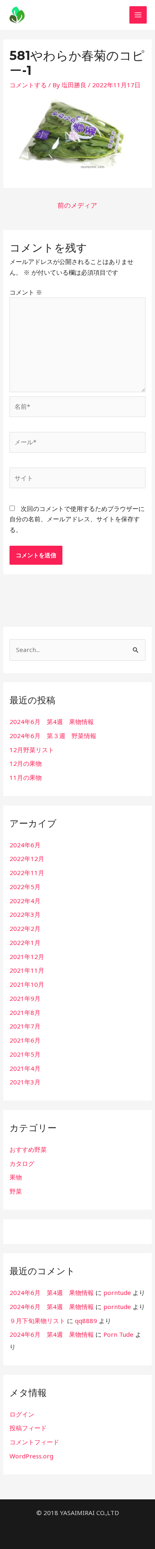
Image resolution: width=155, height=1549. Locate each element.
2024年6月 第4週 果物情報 (52, 721)
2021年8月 (25, 1012)
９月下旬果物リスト (37, 1320)
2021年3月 (25, 1082)
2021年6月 (25, 1040)
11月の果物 (26, 777)
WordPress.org (31, 1456)
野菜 (16, 1191)
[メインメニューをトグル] (138, 15)
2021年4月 (25, 1068)
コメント (26, 292)
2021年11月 (27, 970)
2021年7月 (25, 1026)
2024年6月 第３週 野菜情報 (53, 735)
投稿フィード (28, 1428)
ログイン (22, 1414)
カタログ (22, 1163)
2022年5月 (25, 886)
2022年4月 (25, 901)
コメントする (28, 85)
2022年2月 (25, 928)
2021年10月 (27, 984)
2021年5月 (25, 1054)
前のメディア (77, 205)
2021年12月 (27, 956)
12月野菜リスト (32, 750)
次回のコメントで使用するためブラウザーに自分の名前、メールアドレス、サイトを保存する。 (77, 519)
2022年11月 (27, 872)
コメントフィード (34, 1442)
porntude (117, 1292)
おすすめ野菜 (28, 1149)
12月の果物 (26, 763)
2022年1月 (25, 942)
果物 (16, 1177)
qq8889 (86, 1320)
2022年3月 (25, 914)
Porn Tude (118, 1334)
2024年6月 (25, 845)
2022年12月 (27, 858)
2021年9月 (25, 998)
